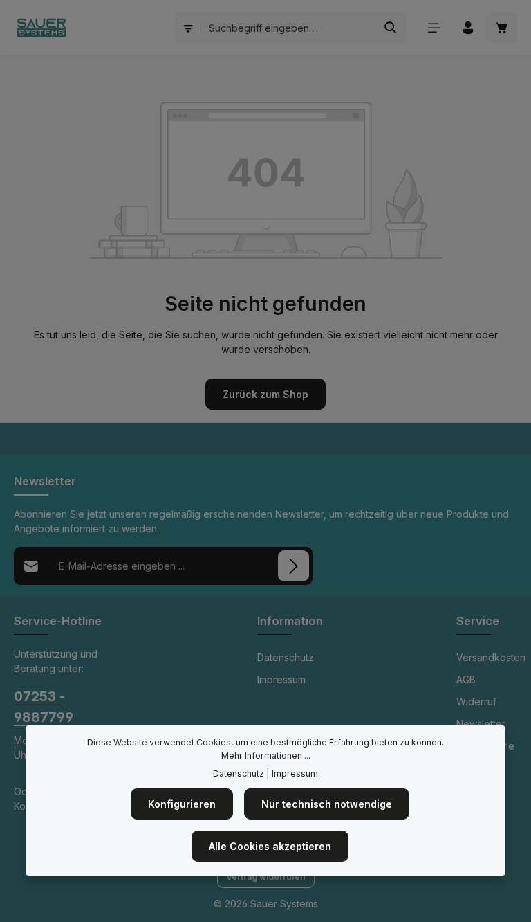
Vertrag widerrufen (266, 876)
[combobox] (289, 28)
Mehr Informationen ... (265, 755)
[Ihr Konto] (467, 28)
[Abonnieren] (293, 565)
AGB (466, 679)
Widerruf (476, 701)
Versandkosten (490, 657)
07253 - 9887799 (43, 706)
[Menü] (433, 28)
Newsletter (480, 724)
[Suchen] (391, 28)
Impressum (281, 679)
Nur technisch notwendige (326, 804)
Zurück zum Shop (265, 394)
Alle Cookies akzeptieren (270, 846)
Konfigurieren (182, 804)
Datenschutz (285, 657)
